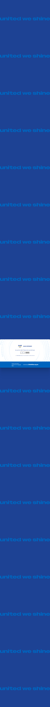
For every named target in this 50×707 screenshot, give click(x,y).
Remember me (26, 355)
